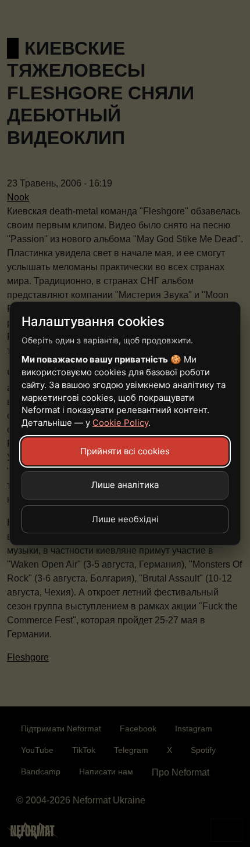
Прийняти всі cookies (125, 451)
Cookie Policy (120, 422)
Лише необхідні (125, 519)
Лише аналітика (125, 484)
